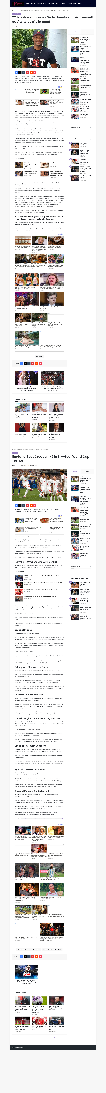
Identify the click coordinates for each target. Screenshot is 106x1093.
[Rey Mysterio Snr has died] (75, 145)
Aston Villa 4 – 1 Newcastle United (85, 79)
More (80, 3)
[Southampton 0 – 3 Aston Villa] (75, 116)
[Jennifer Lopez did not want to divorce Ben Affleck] (75, 178)
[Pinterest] (27, 72)
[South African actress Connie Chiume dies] (19, 173)
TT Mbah (39, 356)
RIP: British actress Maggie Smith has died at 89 (30, 164)
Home (27, 3)
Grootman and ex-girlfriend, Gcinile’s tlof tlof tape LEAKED (21, 414)
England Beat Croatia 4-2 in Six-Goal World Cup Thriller (85, 40)
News (33, 3)
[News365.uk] (18, 4)
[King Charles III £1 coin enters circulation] (45, 165)
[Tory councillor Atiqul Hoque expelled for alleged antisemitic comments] (56, 427)
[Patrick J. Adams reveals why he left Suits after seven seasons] (75, 169)
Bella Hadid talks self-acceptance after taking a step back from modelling (39, 415)
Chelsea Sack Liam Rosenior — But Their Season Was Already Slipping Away (85, 50)
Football (51, 3)
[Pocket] (34, 72)
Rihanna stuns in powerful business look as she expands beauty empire (22, 434)
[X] (19, 72)
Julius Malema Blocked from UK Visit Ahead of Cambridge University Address (85, 71)
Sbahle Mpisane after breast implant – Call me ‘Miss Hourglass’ (39, 434)
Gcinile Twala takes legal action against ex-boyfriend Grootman (57, 173)
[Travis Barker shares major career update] (75, 161)
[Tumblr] (23, 72)
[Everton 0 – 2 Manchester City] (75, 95)
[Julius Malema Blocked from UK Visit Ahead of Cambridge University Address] (75, 70)
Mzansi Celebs (28, 10)
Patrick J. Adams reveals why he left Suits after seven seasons (85, 169)
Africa (58, 3)
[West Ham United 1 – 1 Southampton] (75, 88)
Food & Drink (72, 3)
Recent (87, 32)
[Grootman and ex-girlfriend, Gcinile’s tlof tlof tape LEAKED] (22, 407)
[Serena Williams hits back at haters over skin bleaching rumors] (75, 152)
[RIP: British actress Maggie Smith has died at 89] (19, 165)
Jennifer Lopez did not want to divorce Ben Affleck (85, 177)
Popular (75, 32)
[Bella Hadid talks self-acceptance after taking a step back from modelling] (39, 407)
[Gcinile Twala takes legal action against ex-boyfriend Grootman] (45, 173)
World (64, 3)
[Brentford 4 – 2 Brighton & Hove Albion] (75, 109)
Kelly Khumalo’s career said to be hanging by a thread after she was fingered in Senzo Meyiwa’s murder (56, 416)
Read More (54, 230)
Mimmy (15, 26)
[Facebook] (16, 72)
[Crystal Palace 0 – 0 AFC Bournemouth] (75, 101)
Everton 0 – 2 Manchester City (85, 93)
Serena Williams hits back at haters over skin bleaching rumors (85, 152)
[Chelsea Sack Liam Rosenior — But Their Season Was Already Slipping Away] (75, 49)
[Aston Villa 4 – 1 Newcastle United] (75, 81)
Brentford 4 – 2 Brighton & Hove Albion (84, 108)
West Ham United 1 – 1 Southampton (85, 86)
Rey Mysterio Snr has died (85, 144)
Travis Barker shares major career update (84, 161)
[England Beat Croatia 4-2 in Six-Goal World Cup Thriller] (75, 40)
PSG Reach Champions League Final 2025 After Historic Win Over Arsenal (85, 61)
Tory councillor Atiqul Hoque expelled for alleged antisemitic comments (55, 435)
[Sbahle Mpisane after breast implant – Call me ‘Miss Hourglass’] (39, 427)
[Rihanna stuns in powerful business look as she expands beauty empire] (22, 427)
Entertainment (41, 3)
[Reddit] (31, 72)
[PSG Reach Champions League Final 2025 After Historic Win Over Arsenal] (75, 59)
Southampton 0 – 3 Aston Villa (85, 115)
